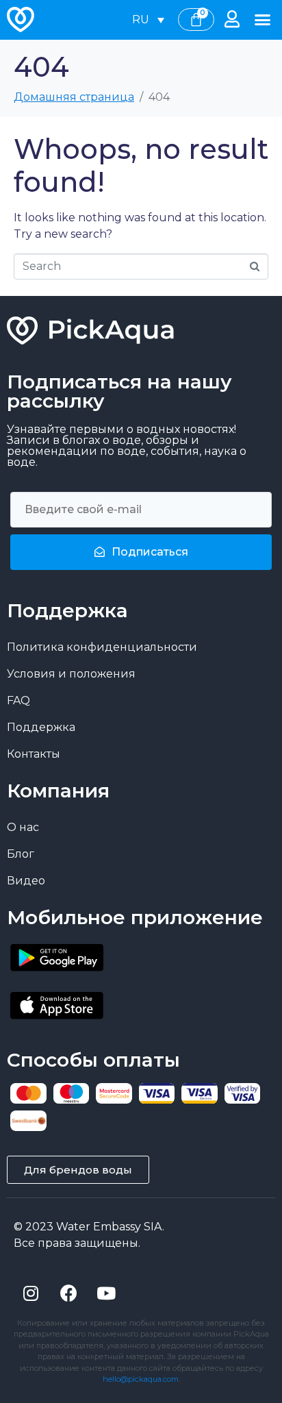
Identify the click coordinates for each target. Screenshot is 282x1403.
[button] (262, 20)
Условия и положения (71, 673)
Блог (20, 853)
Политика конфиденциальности (102, 647)
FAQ (18, 700)
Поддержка (41, 727)
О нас (23, 827)
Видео (26, 880)
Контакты (33, 753)
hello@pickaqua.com (141, 1379)
